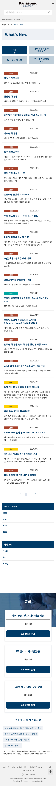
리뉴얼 (11, 293)
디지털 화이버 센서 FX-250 (16, 237)
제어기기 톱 (5, 24)
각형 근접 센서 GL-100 (14, 173)
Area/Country (30, 774)
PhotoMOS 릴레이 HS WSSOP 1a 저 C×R (24, 432)
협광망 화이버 (10, 96)
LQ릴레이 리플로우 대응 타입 (17, 258)
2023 (5, 531)
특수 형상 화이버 (11, 151)
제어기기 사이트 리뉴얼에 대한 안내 (20, 453)
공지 (10, 382)
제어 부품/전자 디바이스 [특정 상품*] (20, 734)
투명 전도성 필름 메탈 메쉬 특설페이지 (21, 387)
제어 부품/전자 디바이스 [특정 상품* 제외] (22, 728)
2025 (5, 519)
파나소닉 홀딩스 (28, 770)
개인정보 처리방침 (36, 767)
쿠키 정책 (48, 767)
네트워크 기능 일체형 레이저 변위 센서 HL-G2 (25, 115)
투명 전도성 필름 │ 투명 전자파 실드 (21, 215)
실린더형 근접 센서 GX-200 (16, 194)
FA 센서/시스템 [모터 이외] (16, 739)
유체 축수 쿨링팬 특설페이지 (17, 411)
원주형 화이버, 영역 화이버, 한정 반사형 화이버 (25, 344)
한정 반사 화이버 (11, 78)
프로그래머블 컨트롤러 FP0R (17, 279)
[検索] (49, 12)
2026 (5, 513)
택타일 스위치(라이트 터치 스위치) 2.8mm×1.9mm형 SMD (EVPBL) (20, 321)
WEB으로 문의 (28, 633)
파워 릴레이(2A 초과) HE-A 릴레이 (20, 475)
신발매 (11, 73)
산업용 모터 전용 (11, 745)
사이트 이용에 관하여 (19, 767)
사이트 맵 (6, 767)
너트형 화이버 (10, 133)
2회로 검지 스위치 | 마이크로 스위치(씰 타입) (25, 365)
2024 (5, 525)
